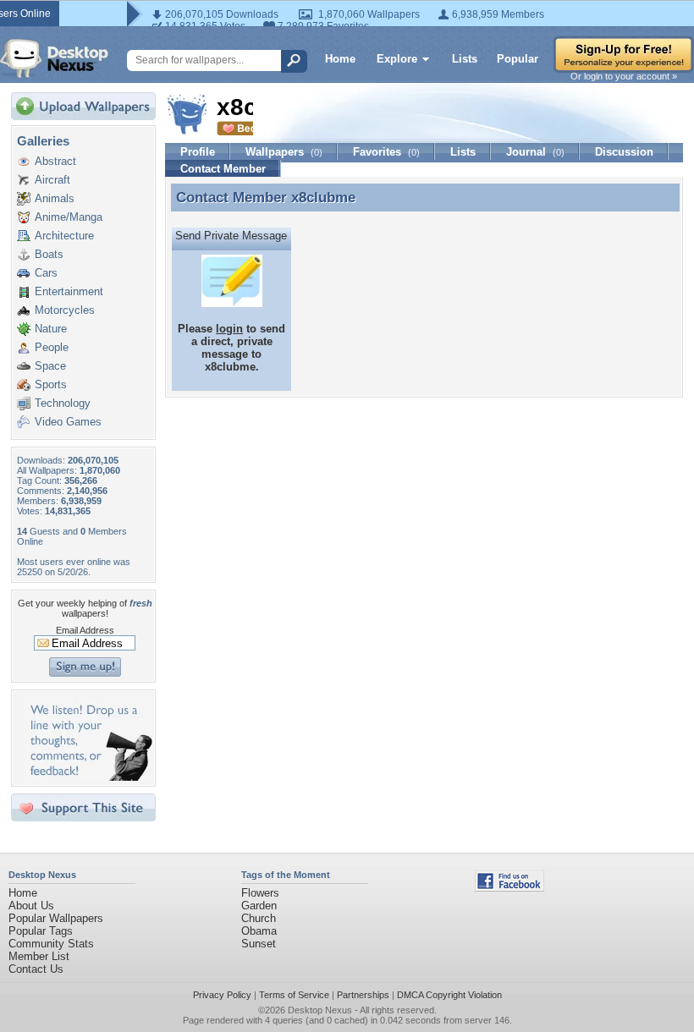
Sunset (258, 943)
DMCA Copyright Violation (449, 995)
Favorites (386, 151)
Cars (46, 272)
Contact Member (223, 168)
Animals (54, 198)
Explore (397, 58)
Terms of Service (294, 995)
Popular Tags (40, 931)
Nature (51, 328)
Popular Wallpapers (55, 918)
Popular (517, 58)
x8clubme (323, 197)
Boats (49, 254)
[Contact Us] (88, 777)
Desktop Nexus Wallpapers (54, 58)
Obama (259, 931)
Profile (197, 151)
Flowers (260, 893)
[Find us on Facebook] (509, 887)
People (52, 347)
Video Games (68, 421)
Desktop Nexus (320, 1010)
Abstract (55, 161)
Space (50, 366)
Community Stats (51, 943)
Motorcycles (65, 310)
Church (258, 918)
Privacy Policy (222, 995)
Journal (535, 151)
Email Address (85, 630)
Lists (464, 58)
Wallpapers (283, 151)
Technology (63, 403)
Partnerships (363, 995)
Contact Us (35, 969)
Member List (38, 956)
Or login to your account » (623, 76)
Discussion (624, 151)
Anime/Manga (68, 217)
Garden (259, 905)
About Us (31, 905)
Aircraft (52, 179)
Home (340, 58)
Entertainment (69, 291)
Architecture (64, 235)
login (229, 328)
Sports (51, 384)
